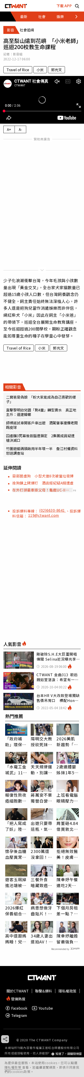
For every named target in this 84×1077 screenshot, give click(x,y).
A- (20, 129)
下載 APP (64, 6)
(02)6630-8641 (52, 510)
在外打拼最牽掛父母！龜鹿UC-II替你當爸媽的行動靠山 (40, 490)
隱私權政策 (13, 1067)
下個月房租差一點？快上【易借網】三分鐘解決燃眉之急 (67, 910)
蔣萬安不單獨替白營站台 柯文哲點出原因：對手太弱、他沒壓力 (41, 798)
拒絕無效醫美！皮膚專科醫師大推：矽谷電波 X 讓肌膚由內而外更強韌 (67, 854)
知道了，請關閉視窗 (69, 1054)
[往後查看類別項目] (74, 16)
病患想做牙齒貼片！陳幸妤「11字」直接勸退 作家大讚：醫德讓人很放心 (41, 910)
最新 (23, 16)
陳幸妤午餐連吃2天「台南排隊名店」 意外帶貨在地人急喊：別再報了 (67, 882)
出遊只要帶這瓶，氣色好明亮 (41, 826)
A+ (9, 129)
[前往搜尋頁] (77, 5)
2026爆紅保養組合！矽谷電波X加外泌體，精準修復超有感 (16, 910)
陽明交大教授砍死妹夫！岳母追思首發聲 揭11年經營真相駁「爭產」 (42, 741)
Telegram (19, 1015)
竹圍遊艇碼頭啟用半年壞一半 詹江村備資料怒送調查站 (42, 451)
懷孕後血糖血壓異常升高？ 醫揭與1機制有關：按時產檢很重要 (16, 854)
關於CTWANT (17, 991)
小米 (40, 69)
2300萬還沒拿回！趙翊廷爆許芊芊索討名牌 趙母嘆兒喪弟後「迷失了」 (42, 854)
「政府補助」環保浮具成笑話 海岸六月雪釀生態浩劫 (16, 741)
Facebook (19, 1008)
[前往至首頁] (16, 5)
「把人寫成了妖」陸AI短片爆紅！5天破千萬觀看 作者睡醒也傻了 (16, 826)
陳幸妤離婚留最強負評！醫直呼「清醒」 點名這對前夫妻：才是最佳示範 (67, 939)
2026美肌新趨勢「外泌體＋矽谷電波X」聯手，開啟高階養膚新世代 (67, 741)
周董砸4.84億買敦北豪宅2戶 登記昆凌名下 (67, 826)
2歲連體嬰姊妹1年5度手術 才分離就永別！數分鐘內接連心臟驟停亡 (67, 769)
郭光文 (56, 69)
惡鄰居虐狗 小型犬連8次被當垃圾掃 (43, 476)
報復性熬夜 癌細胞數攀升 (16, 798)
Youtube (46, 1008)
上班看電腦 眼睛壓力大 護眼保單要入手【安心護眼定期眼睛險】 (67, 798)
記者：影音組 (13, 54)
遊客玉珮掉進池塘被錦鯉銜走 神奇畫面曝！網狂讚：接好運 (16, 882)
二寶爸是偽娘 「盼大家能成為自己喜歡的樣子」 (41, 399)
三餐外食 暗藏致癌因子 (41, 882)
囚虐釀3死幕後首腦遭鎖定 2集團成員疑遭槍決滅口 (40, 438)
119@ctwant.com (43, 515)
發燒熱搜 (17, 998)
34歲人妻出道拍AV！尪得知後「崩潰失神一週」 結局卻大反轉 (42, 939)
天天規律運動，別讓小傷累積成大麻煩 (41, 769)
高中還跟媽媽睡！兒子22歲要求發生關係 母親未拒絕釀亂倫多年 (16, 939)
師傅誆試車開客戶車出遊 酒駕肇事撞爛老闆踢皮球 (42, 425)
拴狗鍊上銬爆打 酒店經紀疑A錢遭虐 (43, 483)
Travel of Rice (17, 69)
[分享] (5, 1039)
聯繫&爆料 (43, 991)
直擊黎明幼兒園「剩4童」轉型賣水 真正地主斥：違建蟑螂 (41, 412)
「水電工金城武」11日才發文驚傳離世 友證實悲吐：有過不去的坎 (16, 769)
